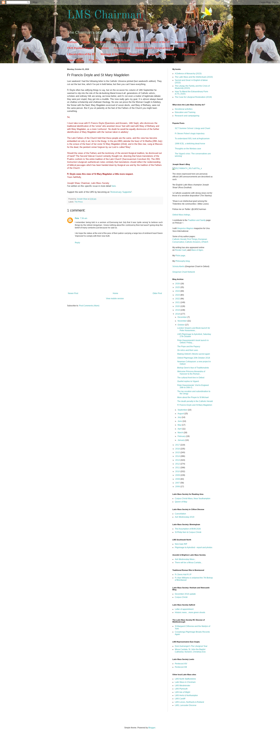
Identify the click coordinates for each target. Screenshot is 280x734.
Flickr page (180, 255)
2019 (177, 310)
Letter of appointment (184, 609)
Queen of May (181, 502)
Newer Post (73, 293)
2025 (177, 287)
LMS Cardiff (180, 699)
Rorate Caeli (180, 250)
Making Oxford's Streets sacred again (193, 354)
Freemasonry (122, 48)
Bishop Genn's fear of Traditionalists (193, 368)
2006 (177, 486)
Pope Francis (75, 60)
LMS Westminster (182, 685)
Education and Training (185, 112)
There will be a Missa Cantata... (188, 562)
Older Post (157, 293)
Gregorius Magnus (185, 228)
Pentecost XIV (181, 664)
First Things (192, 239)
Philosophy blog (182, 261)
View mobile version (115, 298)
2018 (177, 314)
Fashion (104, 48)
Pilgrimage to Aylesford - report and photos (193, 547)
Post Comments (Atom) (89, 306)
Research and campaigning (187, 116)
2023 (177, 295)
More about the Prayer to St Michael (193, 397)
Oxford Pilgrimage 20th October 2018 (193, 358)
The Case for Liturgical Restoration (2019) (193, 97)
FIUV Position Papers (80, 48)
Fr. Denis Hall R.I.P (183, 574)
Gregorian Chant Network (183, 272)
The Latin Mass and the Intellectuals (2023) (194, 77)
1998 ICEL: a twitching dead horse (190, 143)
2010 (177, 471)
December (182, 317)
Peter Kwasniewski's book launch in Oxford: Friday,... (193, 341)
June (180, 421)
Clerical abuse (120, 42)
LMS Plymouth (181, 689)
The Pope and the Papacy (188, 346)
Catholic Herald (179, 239)
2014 (177, 456)
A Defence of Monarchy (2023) (188, 73)
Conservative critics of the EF (152, 42)
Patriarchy (170, 54)
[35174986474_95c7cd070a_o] (187, 168)
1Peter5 (204, 242)
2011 (177, 467)
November (182, 321)
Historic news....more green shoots (190, 612)
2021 (177, 302)
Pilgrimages (189, 54)
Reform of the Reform (117, 60)
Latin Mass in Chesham (185, 682)
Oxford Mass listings (181, 215)
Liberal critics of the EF (81, 54)
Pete (77, 218)
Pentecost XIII (181, 667)
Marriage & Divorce (112, 54)
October (181, 325)
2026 (177, 283)
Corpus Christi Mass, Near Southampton (192, 498)
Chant (86, 42)
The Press (79, 202)
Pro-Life (94, 60)
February (182, 436)
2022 (177, 299)
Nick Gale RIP (181, 544)
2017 (177, 445)
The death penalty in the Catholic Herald (195, 401)
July (180, 417)
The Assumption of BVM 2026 (188, 529)
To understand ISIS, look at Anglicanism (192, 138)
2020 (177, 306)
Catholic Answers (192, 242)
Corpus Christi (181, 597)
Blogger (151, 728)
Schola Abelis (178, 266)
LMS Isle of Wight (182, 692)
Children (100, 42)
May (180, 425)
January (181, 440)
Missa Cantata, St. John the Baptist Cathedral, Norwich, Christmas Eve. (190, 650)
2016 (177, 449)
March (181, 432)
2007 (177, 483)
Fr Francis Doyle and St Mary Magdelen (194, 405)
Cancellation (180, 514)
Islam (182, 48)
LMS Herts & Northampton (186, 695)
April (180, 429)
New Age (153, 54)
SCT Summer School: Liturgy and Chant (192, 128)
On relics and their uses (187, 350)
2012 (177, 464)
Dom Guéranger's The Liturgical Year (191, 646)
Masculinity (136, 54)
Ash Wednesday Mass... (185, 559)
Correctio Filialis (185, 42)
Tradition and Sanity (197, 220)
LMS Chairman (104, 15)
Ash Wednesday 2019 (184, 517)
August (181, 413)
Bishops (72, 42)
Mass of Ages (197, 250)
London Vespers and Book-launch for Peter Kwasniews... (193, 329)
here (114, 186)
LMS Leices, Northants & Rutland (189, 702)
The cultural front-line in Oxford (190, 377)
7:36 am (83, 218)
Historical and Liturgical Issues (154, 48)
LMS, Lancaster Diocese (185, 705)
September (183, 410)
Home (115, 293)
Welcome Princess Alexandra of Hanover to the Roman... (191, 372)
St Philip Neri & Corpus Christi (188, 532)
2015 (177, 452)
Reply (77, 242)
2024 (177, 291)
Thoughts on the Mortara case (188, 148)
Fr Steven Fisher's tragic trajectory (189, 133)
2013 (177, 460)
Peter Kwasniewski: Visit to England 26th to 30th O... (193, 386)
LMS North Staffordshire (185, 679)
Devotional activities (183, 109)
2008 (177, 479)
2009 (177, 475)
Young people (143, 60)
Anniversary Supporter (121, 192)
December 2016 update (185, 594)
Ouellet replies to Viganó (188, 381)
